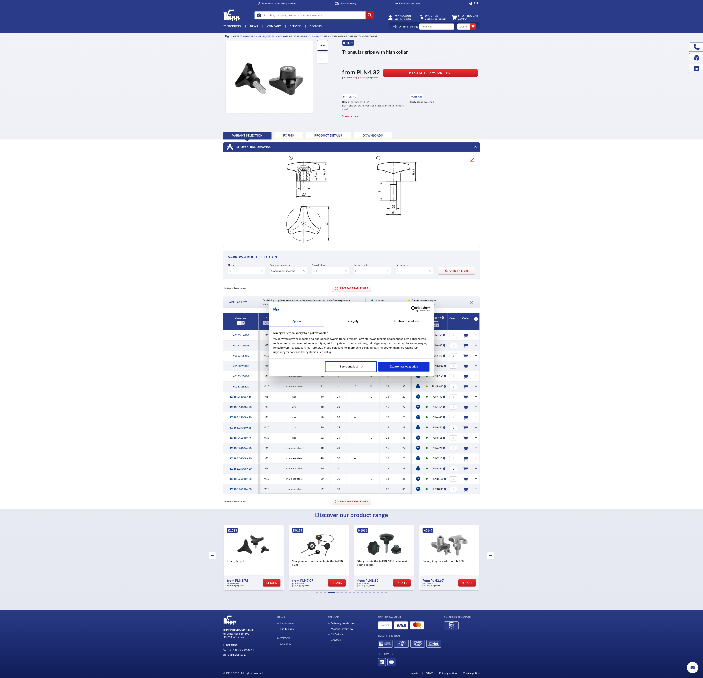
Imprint (415, 673)
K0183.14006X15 (241, 396)
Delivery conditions (343, 623)
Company (274, 26)
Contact (336, 639)
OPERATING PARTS (243, 36)
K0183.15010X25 (241, 427)
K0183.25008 (241, 376)
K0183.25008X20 (241, 468)
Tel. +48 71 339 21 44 (240, 649)
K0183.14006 (241, 335)
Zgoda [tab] (296, 320)
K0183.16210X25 (241, 437)
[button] (317, 592)
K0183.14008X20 (241, 407)
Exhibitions (287, 628)
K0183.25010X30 (241, 478)
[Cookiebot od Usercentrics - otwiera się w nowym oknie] (414, 309)
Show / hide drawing (253, 146)
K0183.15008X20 (241, 417)
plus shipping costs (368, 77)
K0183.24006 (241, 366)
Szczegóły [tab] (352, 320)
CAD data (337, 634)
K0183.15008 (241, 345)
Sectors (316, 26)
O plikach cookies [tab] (406, 320)
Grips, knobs (266, 36)
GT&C (429, 673)
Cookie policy (471, 673)
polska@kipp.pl (237, 654)
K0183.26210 (241, 386)
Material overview (342, 628)
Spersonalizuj (348, 366)
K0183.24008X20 (241, 458)
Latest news (287, 623)
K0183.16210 (241, 355)
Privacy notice (448, 673)
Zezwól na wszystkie (404, 366)
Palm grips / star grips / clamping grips (303, 36)
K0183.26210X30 (241, 489)
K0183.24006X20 (241, 448)
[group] (254, 557)
